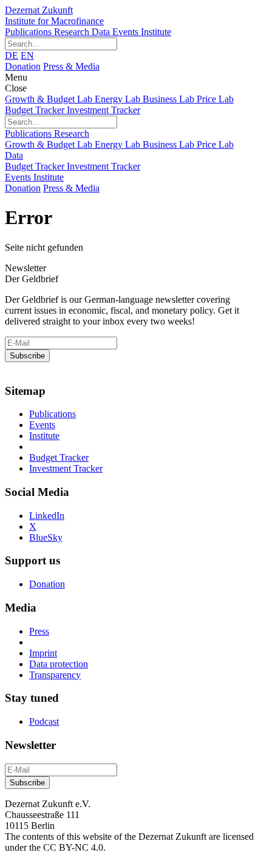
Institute (156, 32)
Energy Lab (119, 99)
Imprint (43, 653)
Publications (29, 32)
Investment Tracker (103, 110)
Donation (23, 66)
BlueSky (46, 537)
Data (102, 32)
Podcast (44, 721)
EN (27, 55)
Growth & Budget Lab (50, 99)
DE (11, 55)
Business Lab (170, 99)
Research (73, 32)
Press (39, 631)
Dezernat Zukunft (54, 15)
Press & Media (71, 66)
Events (126, 32)
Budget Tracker (36, 110)
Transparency (55, 675)
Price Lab (215, 99)
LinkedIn (46, 515)
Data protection (58, 664)
